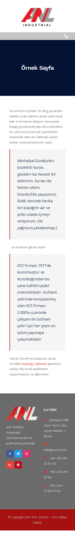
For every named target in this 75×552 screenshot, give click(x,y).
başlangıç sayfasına (34, 364)
